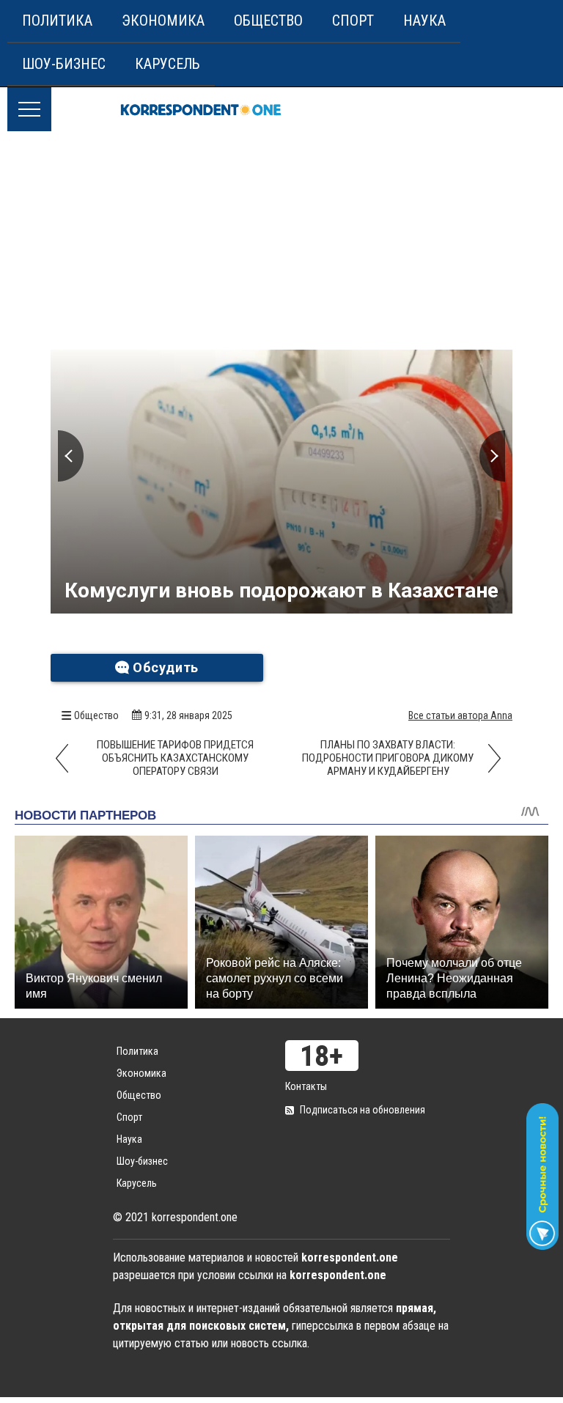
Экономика (163, 20)
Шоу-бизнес (64, 64)
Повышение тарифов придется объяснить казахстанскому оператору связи (175, 758)
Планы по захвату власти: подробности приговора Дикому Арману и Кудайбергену (388, 758)
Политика (57, 20)
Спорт (353, 20)
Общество (268, 20)
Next (492, 456)
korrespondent (201, 109)
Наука (424, 20)
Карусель (167, 64)
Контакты (306, 1086)
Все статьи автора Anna (460, 715)
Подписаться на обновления (362, 1110)
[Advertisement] (281, 241)
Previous (71, 456)
